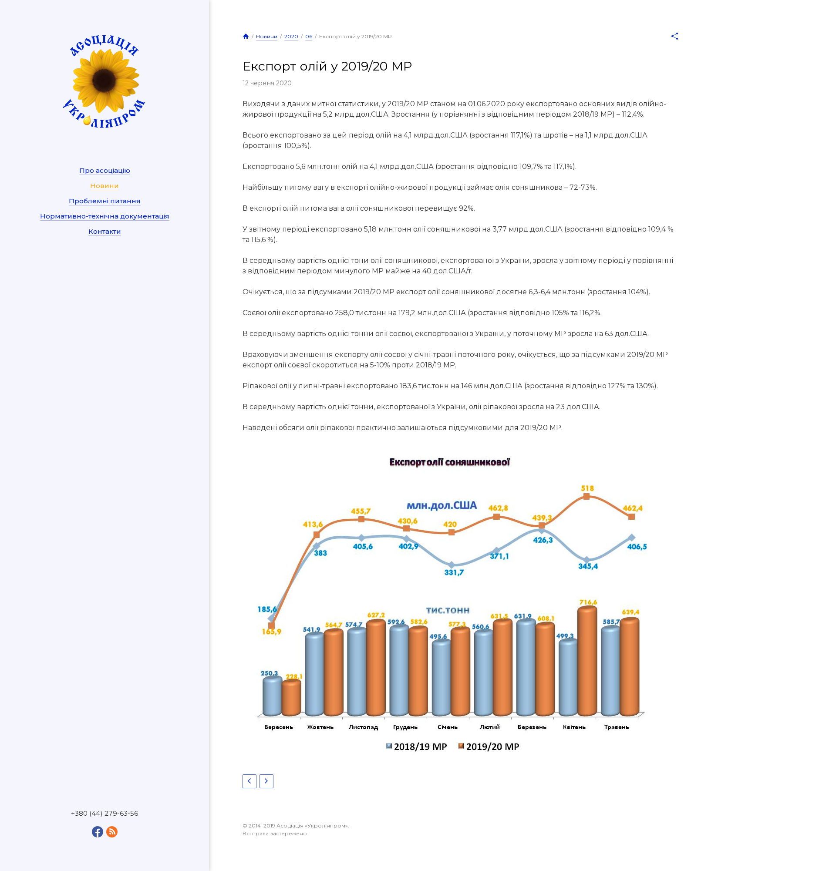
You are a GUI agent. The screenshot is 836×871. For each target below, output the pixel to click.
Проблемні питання (105, 201)
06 (308, 36)
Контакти (104, 231)
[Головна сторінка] (246, 36)
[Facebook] (97, 831)
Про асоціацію (104, 170)
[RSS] (112, 831)
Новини (104, 186)
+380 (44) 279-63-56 (104, 813)
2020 (291, 36)
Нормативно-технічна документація (104, 216)
